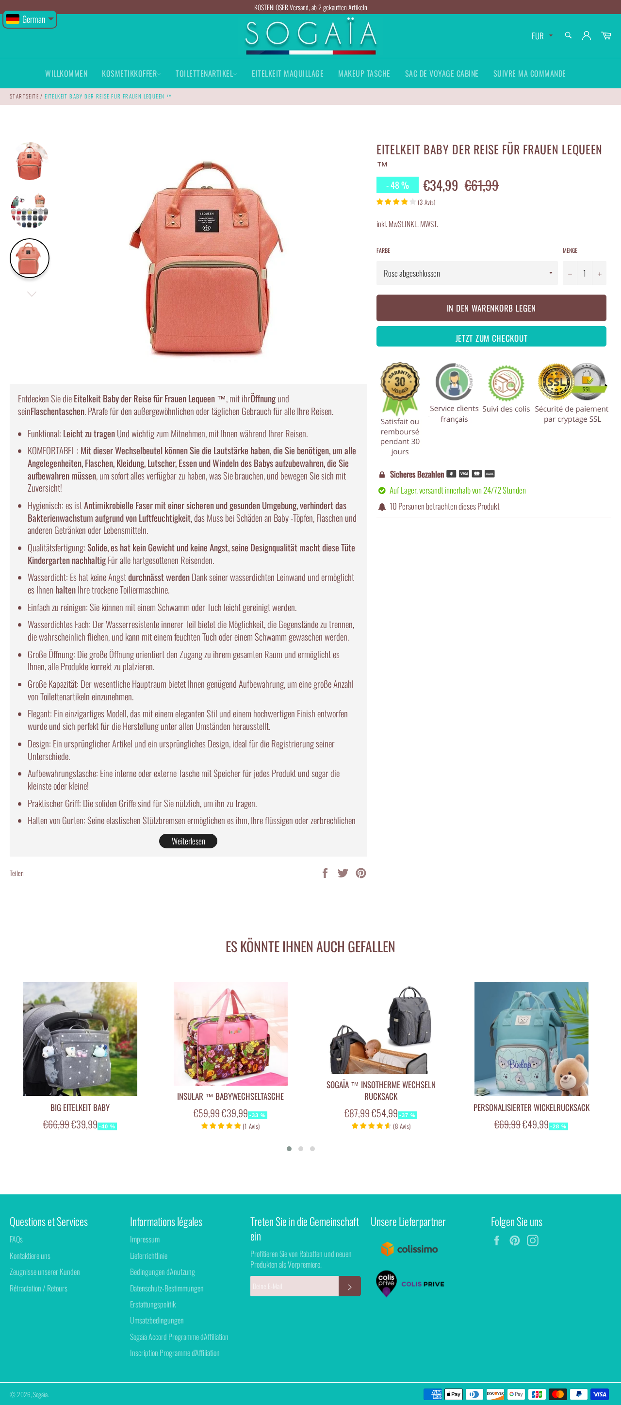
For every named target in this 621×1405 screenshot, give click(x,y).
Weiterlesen (188, 841)
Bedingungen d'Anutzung (162, 1271)
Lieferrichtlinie (148, 1255)
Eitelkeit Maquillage (288, 73)
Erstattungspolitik (153, 1304)
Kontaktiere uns (30, 1255)
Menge (570, 250)
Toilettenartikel (204, 73)
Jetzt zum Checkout (492, 338)
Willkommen (66, 73)
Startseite (24, 96)
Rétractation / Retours (38, 1288)
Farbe (383, 250)
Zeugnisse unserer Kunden (45, 1271)
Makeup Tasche (364, 73)
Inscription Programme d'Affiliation (175, 1352)
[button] (289, 1149)
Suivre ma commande (529, 73)
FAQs (16, 1239)
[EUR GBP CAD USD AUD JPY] (541, 36)
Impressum (145, 1239)
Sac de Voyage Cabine (442, 73)
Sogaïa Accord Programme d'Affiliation (179, 1336)
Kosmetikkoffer (129, 73)
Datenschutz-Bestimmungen (167, 1288)
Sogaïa (40, 1394)
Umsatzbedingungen (157, 1320)
